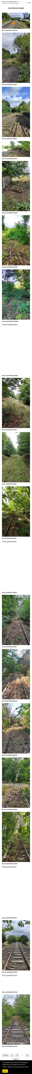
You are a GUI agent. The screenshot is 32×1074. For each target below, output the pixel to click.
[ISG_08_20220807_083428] (16, 294)
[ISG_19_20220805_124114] (16, 891)
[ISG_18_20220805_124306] (16, 837)
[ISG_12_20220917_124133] (16, 511)
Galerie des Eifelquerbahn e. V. (11, 1)
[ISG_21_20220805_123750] (16, 982)
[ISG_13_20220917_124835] (16, 566)
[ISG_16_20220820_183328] (16, 728)
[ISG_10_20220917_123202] (16, 403)
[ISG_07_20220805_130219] (16, 240)
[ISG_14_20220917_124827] (16, 620)
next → (16, 1059)
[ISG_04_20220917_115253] (16, 112)
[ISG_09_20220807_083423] (16, 349)
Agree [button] (5, 1071)
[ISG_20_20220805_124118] (16, 945)
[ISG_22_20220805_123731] (16, 1019)
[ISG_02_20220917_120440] (16, 21)
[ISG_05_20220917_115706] (16, 149)
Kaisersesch (5, 3)
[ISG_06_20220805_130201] (16, 186)
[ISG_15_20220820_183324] (16, 674)
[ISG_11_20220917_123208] (16, 457)
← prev (5, 1055)
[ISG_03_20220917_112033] (16, 58)
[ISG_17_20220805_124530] (16, 783)
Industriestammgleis (14, 3)
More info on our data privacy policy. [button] (18, 1066)
